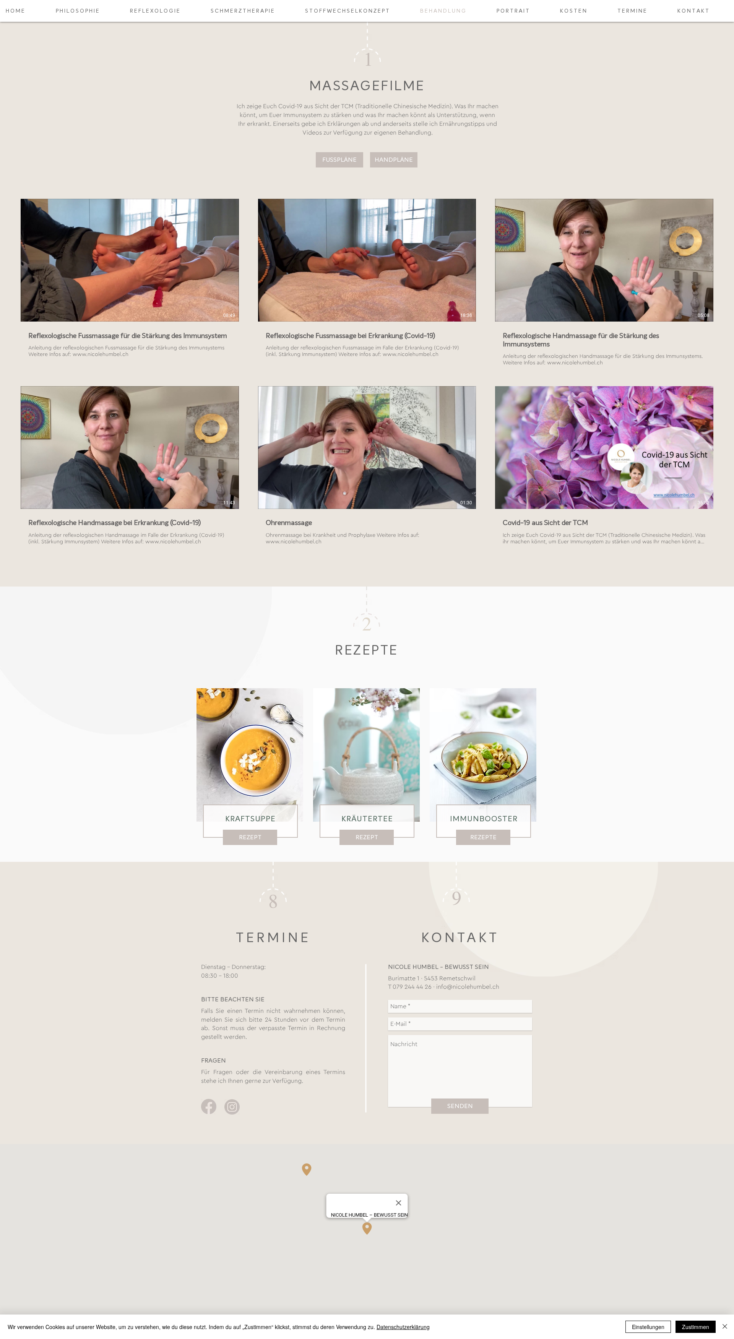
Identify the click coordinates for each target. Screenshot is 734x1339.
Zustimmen (695, 1327)
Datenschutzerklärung (403, 1327)
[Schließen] (724, 1327)
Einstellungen (648, 1327)
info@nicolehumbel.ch (467, 987)
